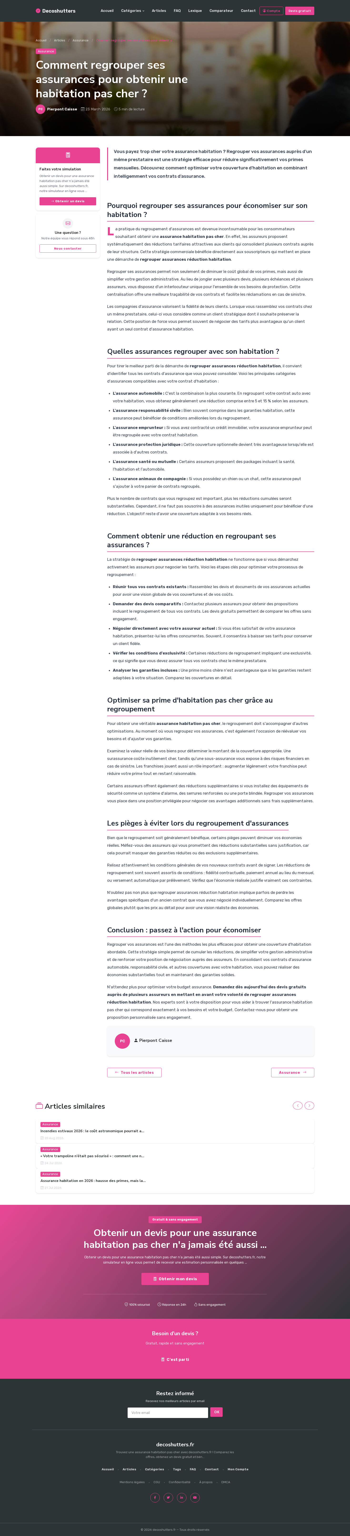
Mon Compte (238, 1469)
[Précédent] (298, 1106)
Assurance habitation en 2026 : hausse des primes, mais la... (93, 1181)
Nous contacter (68, 248)
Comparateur (221, 11)
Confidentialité (179, 1482)
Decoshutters (58, 11)
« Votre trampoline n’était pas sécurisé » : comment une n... (92, 1156)
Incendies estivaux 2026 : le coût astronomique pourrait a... (92, 1131)
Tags (177, 1469)
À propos (206, 1482)
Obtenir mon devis (178, 1278)
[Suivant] (309, 1106)
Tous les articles (137, 1072)
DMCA (225, 1482)
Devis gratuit (300, 11)
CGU (157, 1482)
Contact (248, 11)
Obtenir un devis (70, 201)
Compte (273, 11)
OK (216, 1412)
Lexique (195, 11)
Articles (159, 11)
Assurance (81, 40)
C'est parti (178, 1359)
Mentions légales (132, 1482)
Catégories (131, 11)
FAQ (177, 11)
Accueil (107, 11)
